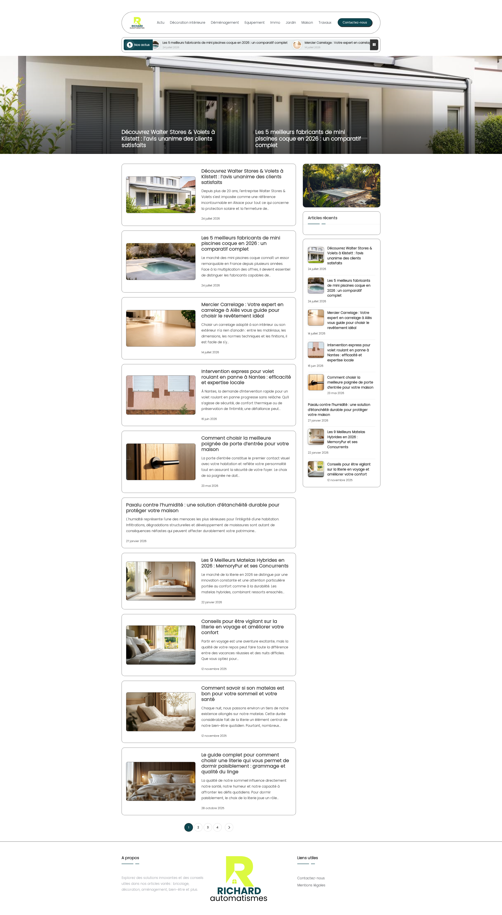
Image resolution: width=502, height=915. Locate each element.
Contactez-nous (311, 878)
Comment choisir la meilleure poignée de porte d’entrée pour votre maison (245, 444)
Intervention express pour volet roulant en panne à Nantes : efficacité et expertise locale (246, 377)
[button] (355, 22)
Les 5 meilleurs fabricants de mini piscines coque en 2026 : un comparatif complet (308, 138)
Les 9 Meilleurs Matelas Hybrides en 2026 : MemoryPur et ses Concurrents (244, 563)
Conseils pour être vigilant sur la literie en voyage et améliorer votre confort (242, 627)
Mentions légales (311, 885)
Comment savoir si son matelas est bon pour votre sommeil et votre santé (242, 693)
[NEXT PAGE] (229, 827)
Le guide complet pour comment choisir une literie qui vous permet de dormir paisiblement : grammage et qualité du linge (245, 763)
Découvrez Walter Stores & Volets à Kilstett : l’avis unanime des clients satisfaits (168, 138)
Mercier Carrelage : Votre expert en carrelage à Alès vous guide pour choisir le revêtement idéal (302, 42)
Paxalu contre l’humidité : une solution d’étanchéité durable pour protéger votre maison (202, 508)
